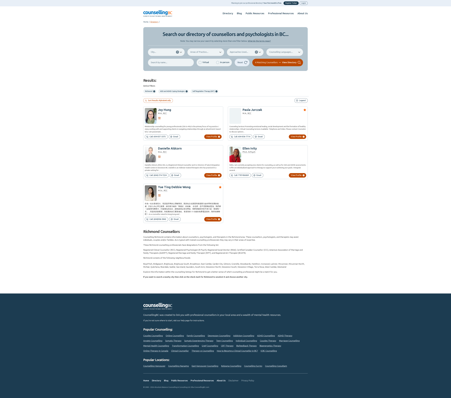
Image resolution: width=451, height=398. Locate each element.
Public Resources (255, 13)
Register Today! (291, 3)
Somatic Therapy (173, 341)
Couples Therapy (268, 341)
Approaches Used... (243, 52)
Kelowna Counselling (231, 366)
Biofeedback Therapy (246, 346)
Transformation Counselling (185, 346)
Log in (303, 3)
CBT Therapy (227, 346)
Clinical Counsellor (180, 351)
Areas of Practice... (199, 52)
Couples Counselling (153, 335)
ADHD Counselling (266, 335)
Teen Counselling (224, 341)
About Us (302, 13)
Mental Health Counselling (156, 346)
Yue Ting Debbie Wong (174, 187)
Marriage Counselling (289, 341)
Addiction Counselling (243, 335)
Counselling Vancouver (154, 366)
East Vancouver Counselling (205, 366)
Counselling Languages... (281, 52)
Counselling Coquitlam (276, 366)
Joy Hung (164, 110)
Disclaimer (233, 380)
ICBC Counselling (269, 351)
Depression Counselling (219, 335)
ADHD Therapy (285, 335)
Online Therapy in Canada (155, 351)
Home (145, 22)
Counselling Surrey (253, 366)
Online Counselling (175, 335)
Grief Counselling (210, 346)
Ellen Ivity (250, 148)
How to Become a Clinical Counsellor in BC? (237, 351)
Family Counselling (196, 335)
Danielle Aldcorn (170, 148)
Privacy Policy (247, 380)
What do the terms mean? (259, 41)
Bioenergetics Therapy (270, 346)
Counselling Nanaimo (178, 366)
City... (164, 52)
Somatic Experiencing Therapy (198, 341)
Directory (228, 13)
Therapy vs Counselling (203, 351)
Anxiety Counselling (152, 341)
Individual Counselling (246, 341)
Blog (239, 13)
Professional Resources (281, 13)
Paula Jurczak (252, 110)
